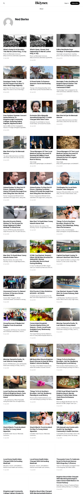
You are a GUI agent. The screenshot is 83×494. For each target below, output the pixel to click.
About (41, 9)
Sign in (67, 3)
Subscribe (75, 3)
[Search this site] (4, 3)
